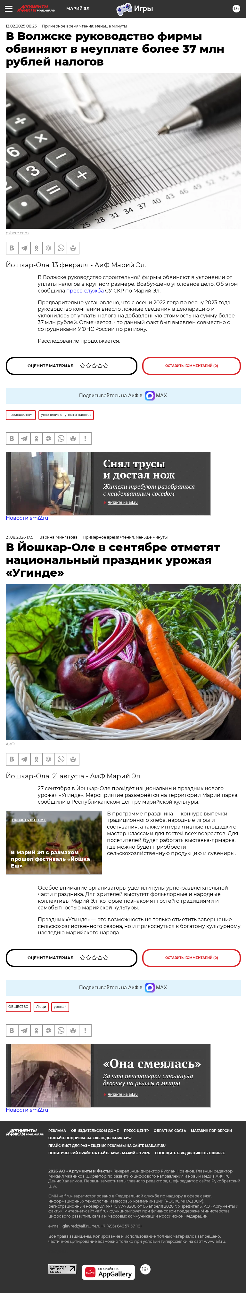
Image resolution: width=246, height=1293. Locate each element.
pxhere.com (17, 232)
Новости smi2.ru (27, 518)
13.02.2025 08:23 (21, 26)
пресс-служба (85, 291)
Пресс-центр (136, 1131)
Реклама (57, 1131)
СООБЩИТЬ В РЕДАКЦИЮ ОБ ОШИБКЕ (190, 1153)
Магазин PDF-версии (211, 1131)
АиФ (10, 744)
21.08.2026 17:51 (20, 537)
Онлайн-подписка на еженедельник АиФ (90, 1138)
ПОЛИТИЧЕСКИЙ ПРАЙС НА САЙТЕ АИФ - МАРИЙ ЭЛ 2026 (99, 1153)
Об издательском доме (95, 1131)
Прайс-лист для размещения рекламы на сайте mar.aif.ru (107, 1146)
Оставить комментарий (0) (191, 366)
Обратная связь (170, 1131)
